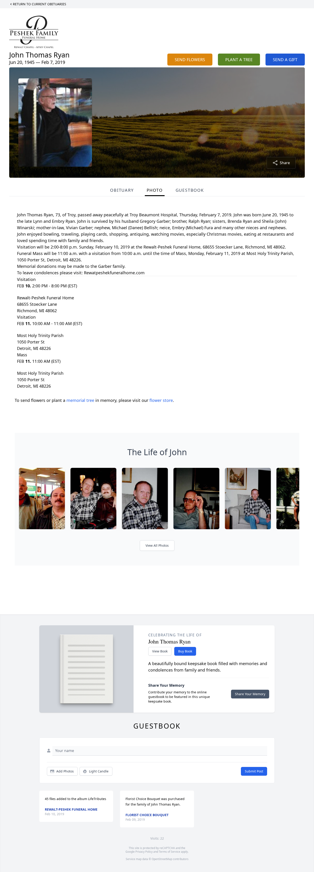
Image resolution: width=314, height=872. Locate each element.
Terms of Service (169, 852)
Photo (155, 190)
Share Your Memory (250, 694)
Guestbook (190, 190)
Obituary (122, 190)
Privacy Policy (144, 852)
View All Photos (157, 545)
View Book (160, 651)
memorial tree (80, 400)
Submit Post (254, 771)
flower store (161, 400)
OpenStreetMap (162, 859)
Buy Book (185, 651)
